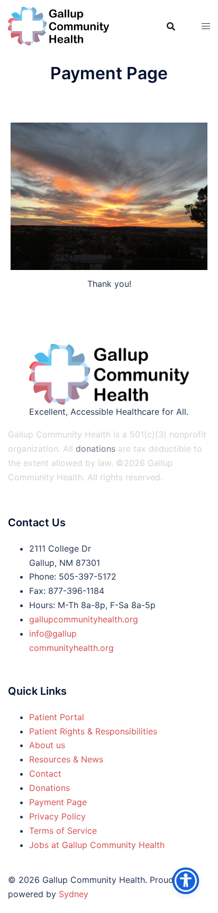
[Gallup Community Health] (58, 25)
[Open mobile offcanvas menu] (206, 26)
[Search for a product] (171, 26)
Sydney (73, 894)
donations (95, 448)
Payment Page (58, 802)
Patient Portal (56, 717)
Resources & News (66, 759)
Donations (49, 787)
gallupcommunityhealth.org (83, 619)
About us (47, 745)
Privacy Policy (57, 816)
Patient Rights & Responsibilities (93, 731)
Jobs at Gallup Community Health (97, 845)
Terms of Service (63, 830)
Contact (45, 773)
